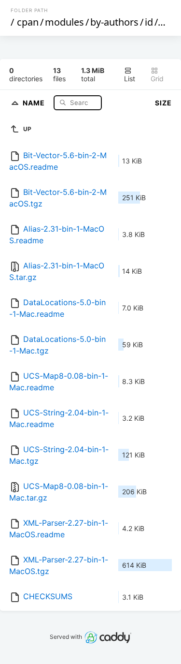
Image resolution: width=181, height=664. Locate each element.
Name (35, 102)
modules (64, 22)
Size (163, 103)
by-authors (114, 22)
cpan (28, 22)
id (149, 22)
